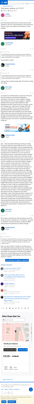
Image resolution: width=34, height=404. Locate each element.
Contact (11, 389)
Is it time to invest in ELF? (12, 268)
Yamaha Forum (12, 285)
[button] (2, 2)
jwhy (5, 278)
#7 (32, 233)
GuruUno (6, 302)
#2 (32, 48)
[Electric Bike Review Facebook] (5, 392)
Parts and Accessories (15, 291)
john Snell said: (5, 236)
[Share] (30, 20)
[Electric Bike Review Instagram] (9, 392)
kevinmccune (7, 291)
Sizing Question (9, 283)
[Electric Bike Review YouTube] (2, 392)
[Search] (33, 3)
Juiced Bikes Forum (11, 278)
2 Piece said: (4, 52)
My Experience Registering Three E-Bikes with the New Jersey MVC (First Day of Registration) (17, 298)
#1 (32, 20)
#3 (32, 70)
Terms (6, 389)
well (5, 290)
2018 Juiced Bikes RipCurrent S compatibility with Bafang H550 (14, 276)
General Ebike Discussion (14, 270)
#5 (32, 141)
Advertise (16, 389)
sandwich (6, 285)
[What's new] (31, 3)
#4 (32, 93)
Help (2, 389)
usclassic (6, 270)
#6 (32, 215)
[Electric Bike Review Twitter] (12, 392)
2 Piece (5, 11)
